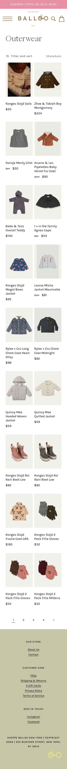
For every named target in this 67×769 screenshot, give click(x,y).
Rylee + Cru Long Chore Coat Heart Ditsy (18, 353)
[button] (7, 19)
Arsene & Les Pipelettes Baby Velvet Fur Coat (45, 167)
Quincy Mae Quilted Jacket (44, 414)
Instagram (33, 716)
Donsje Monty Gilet (19, 163)
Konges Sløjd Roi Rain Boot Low (17, 477)
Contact (33, 654)
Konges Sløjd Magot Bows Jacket (15, 289)
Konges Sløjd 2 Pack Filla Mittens (47, 596)
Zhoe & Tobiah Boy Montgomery (47, 105)
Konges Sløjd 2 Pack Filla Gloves (46, 537)
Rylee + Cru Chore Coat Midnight (46, 351)
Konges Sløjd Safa (19, 103)
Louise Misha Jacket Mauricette (47, 287)
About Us (33, 649)
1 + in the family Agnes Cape (45, 228)
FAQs (33, 675)
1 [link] (13, 620)
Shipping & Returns (33, 680)
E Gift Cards (33, 685)
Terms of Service (33, 695)
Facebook (34, 721)
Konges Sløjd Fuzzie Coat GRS (17, 537)
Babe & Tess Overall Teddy (15, 228)
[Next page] (54, 620)
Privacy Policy (33, 690)
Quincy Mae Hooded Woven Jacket (16, 416)
